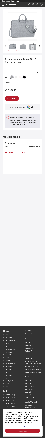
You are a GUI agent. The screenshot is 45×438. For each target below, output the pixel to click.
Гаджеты (29, 358)
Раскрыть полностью (14, 152)
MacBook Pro (29, 351)
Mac (26, 338)
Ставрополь (15, 1)
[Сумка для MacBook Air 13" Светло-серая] (22, 26)
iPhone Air (6, 343)
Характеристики (11, 136)
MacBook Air (29, 348)
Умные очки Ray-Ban (31, 367)
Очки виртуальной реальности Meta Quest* (33, 363)
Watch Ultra (28, 380)
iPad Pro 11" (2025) (9, 406)
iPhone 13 (6, 384)
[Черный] (24, 77)
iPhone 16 (6, 358)
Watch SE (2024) (30, 398)
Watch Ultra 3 (29, 383)
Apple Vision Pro (32, 402)
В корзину (11, 98)
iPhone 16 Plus (7, 355)
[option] (22, 26)
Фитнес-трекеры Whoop (33, 372)
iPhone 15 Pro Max (9, 364)
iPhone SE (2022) (8, 381)
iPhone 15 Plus (7, 369)
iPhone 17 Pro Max (9, 340)
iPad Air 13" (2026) (9, 395)
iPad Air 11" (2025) (9, 403)
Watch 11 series (30, 386)
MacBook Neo (29, 345)
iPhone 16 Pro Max (9, 349)
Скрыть (8, 152)
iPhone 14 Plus (7, 375)
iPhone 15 (6, 372)
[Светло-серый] (12, 77)
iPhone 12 (6, 387)
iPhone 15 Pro (7, 366)
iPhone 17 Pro (7, 338)
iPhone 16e (6, 361)
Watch (28, 376)
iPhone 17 (6, 335)
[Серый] (16, 77)
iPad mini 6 (28, 334)
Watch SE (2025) (30, 389)
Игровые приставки (30, 406)
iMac (26, 354)
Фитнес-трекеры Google (33, 369)
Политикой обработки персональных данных (21, 425)
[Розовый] (20, 77)
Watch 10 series (30, 395)
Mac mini (27, 342)
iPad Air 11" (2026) (9, 398)
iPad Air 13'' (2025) (9, 401)
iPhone (6, 331)
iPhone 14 (6, 378)
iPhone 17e (6, 346)
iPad (5, 391)
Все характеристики (13, 83)
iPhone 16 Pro (7, 352)
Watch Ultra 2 (29, 392)
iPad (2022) (28, 331)
